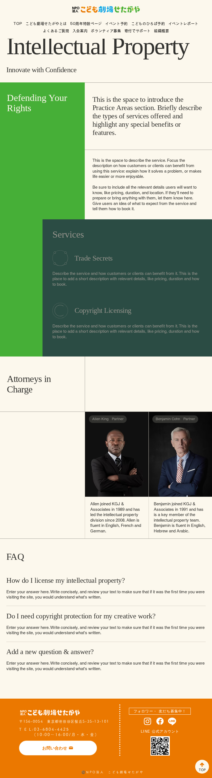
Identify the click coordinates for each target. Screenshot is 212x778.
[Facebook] (160, 721)
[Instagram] (147, 721)
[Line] (172, 721)
